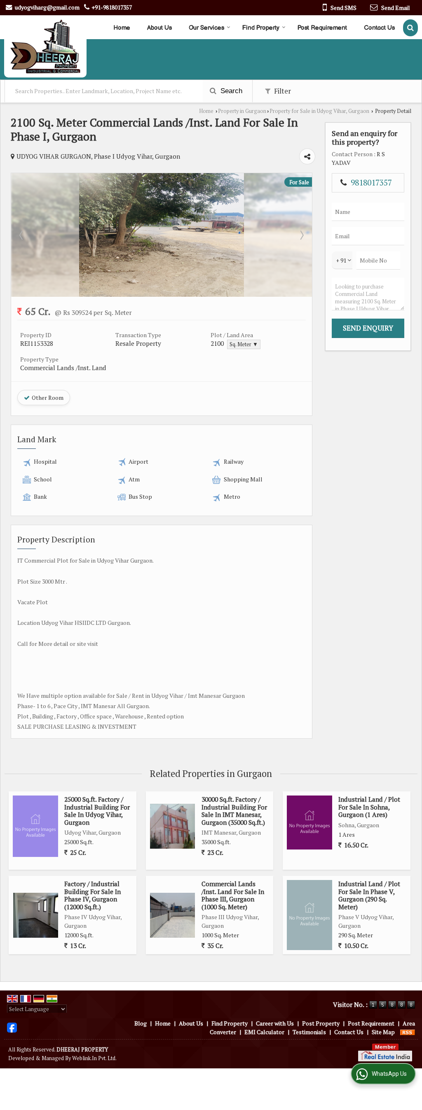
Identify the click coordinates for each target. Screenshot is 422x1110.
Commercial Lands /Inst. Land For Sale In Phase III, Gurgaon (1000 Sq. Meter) (233, 895)
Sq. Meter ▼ (244, 344)
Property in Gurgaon (242, 111)
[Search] (410, 27)
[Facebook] (12, 1027)
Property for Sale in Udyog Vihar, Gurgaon (319, 111)
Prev (21, 235)
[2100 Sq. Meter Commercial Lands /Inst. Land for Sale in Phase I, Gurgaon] (161, 294)
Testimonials (309, 1032)
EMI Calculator (264, 1032)
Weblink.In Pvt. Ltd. (94, 1058)
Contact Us (379, 28)
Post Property (321, 1023)
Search (230, 91)
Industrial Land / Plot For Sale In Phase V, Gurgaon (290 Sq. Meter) (369, 895)
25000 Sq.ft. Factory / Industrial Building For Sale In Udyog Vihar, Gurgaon (97, 810)
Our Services (206, 28)
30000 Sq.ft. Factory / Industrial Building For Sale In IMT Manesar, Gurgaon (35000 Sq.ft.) (234, 810)
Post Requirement (322, 28)
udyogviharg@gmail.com (47, 7)
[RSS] (407, 1032)
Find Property (260, 28)
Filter (281, 91)
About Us (159, 28)
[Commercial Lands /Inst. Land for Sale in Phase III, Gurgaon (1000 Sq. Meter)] (172, 915)
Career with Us (275, 1023)
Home (121, 28)
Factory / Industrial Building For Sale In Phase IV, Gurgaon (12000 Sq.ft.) (92, 895)
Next (301, 235)
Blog (140, 1023)
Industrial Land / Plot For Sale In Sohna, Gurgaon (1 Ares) (369, 807)
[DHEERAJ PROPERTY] (45, 46)
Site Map (383, 1032)
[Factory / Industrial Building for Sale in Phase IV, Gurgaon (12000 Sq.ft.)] (35, 915)
